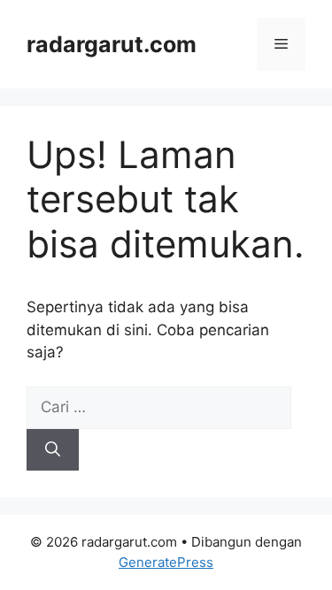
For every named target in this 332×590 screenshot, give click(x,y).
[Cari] (53, 450)
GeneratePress (166, 562)
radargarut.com (112, 44)
